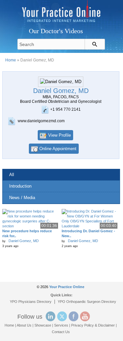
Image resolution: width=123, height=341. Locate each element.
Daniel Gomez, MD (24, 241)
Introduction (20, 186)
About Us (24, 325)
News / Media (22, 197)
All (11, 174)
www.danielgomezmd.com (41, 121)
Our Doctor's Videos (56, 30)
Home (10, 60)
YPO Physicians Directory (30, 302)
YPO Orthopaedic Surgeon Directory (87, 302)
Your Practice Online (66, 287)
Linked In (50, 316)
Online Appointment (57, 148)
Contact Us (61, 332)
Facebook (73, 316)
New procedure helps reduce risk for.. (27, 233)
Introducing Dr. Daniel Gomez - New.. (88, 233)
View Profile (59, 135)
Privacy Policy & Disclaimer (93, 325)
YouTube (85, 316)
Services (61, 325)
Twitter (62, 316)
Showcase (42, 325)
